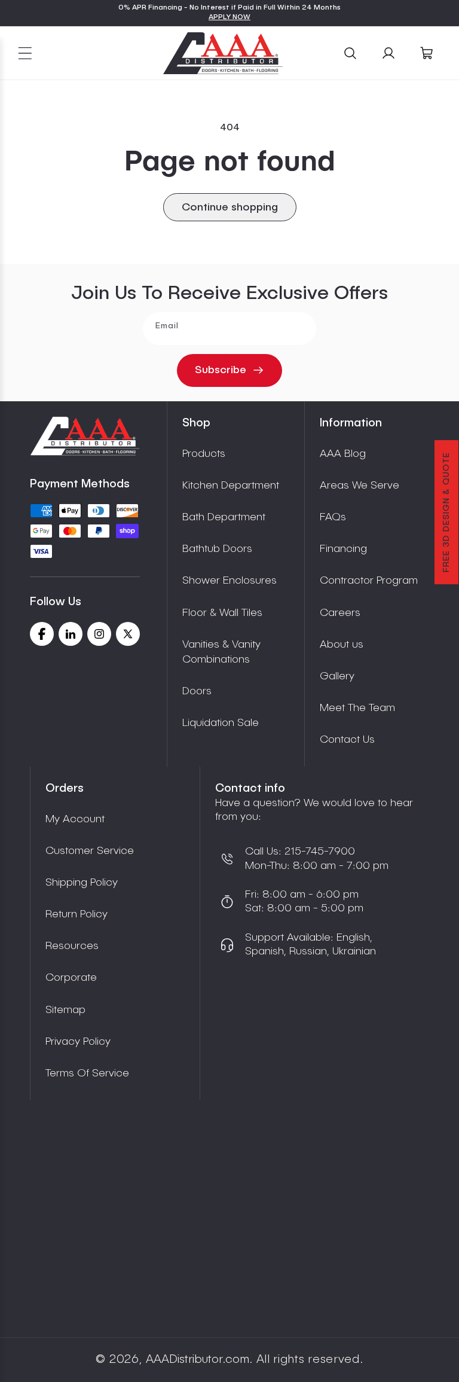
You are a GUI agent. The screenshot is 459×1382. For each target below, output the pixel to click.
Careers (340, 613)
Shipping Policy (81, 882)
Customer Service (89, 851)
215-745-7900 (318, 851)
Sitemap (65, 1010)
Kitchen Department (230, 485)
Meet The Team (357, 708)
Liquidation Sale (220, 723)
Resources (72, 946)
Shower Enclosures (229, 580)
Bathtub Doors (217, 549)
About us (341, 644)
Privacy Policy (78, 1041)
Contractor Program (369, 580)
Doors (197, 691)
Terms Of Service (87, 1073)
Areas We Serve (359, 485)
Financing (343, 549)
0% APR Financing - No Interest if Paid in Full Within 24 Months (229, 7)
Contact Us (347, 739)
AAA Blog (343, 454)
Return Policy (76, 914)
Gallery (337, 676)
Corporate (71, 977)
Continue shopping (230, 207)
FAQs (333, 517)
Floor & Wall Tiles (222, 613)
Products (203, 454)
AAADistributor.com (197, 1360)
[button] (25, 53)
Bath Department (223, 517)
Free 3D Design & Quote (446, 512)
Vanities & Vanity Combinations (221, 652)
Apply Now (229, 17)
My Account (75, 819)
